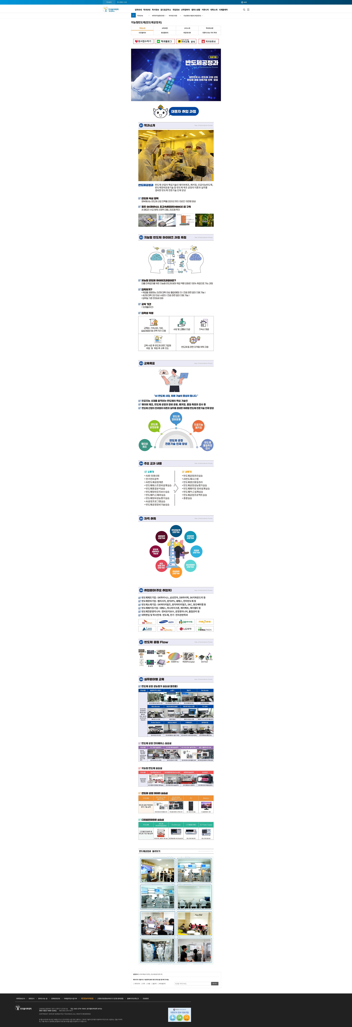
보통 (149, 984)
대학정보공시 (20, 999)
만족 (143, 984)
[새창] (143, 44)
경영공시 (31, 999)
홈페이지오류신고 (133, 999)
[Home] (133, 15)
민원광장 (146, 999)
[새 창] (179, 1015)
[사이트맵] (248, 10)
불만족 (155, 984)
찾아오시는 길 (42, 999)
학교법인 (109, 2)
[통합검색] (244, 10)
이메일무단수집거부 (70, 999)
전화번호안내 (55, 999)
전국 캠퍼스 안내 (122, 2)
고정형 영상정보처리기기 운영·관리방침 (110, 999)
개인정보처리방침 (87, 998)
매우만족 (137, 984)
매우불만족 (162, 984)
